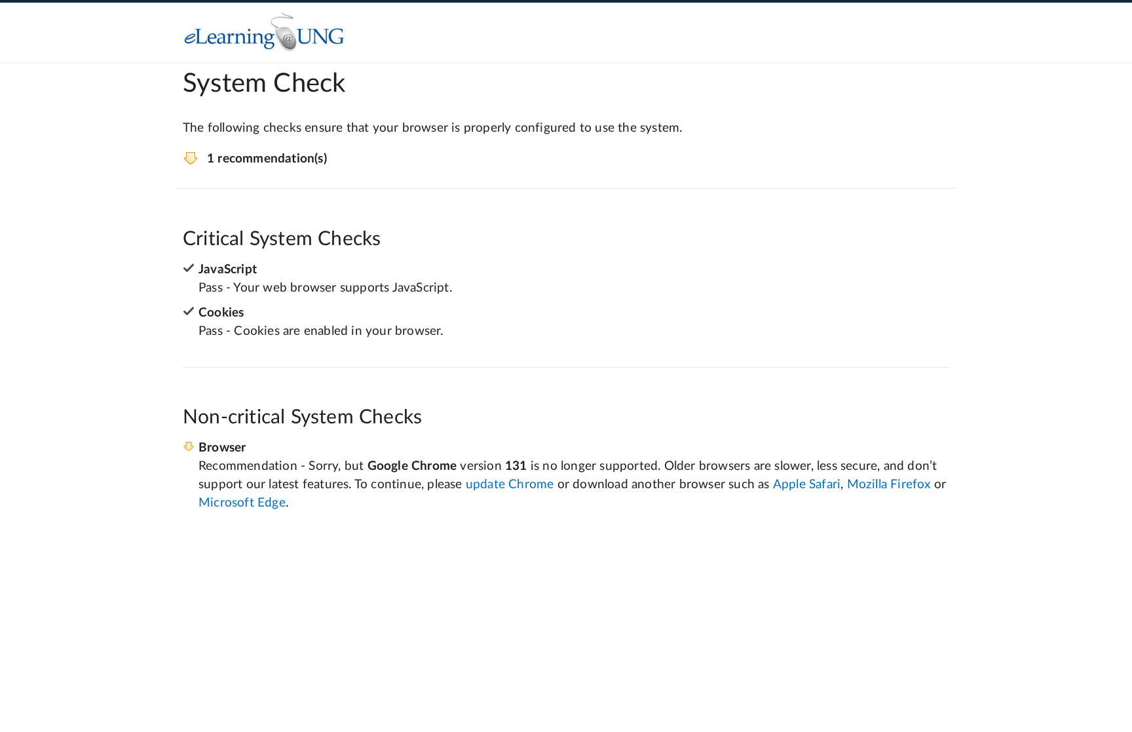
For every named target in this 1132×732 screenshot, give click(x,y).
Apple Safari (806, 484)
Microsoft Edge (242, 503)
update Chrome (510, 484)
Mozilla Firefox (889, 484)
